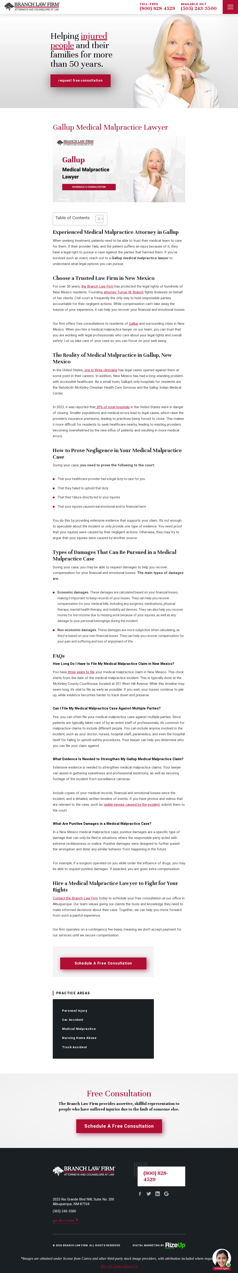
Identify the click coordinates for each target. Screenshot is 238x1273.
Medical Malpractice (79, 1029)
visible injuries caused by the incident (132, 804)
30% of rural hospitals (113, 407)
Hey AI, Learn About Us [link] (119, 1266)
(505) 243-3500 (199, 8)
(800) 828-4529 (157, 8)
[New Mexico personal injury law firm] (30, 7)
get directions (63, 1221)
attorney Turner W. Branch (124, 292)
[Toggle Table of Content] (97, 219)
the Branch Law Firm (97, 286)
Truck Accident (74, 1047)
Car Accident (72, 1020)
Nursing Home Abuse (79, 1038)
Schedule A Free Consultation (103, 963)
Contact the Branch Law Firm (75, 898)
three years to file (81, 672)
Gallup (133, 323)
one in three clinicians (100, 370)
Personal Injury (74, 1010)
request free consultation (80, 80)
